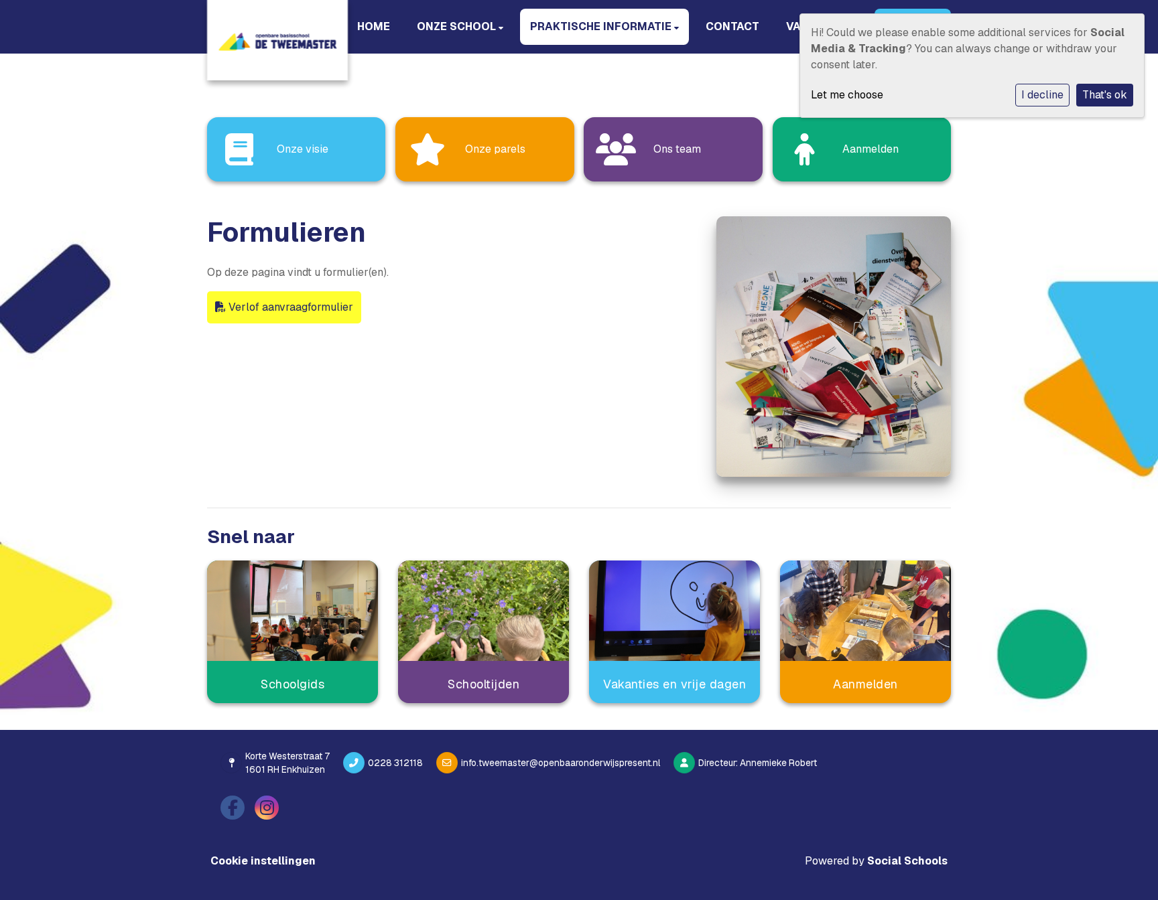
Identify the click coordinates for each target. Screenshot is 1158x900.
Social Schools (907, 861)
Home (373, 26)
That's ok (1104, 95)
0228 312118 (395, 763)
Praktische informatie (602, 26)
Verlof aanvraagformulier (289, 307)
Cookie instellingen (263, 861)
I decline (1042, 95)
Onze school (458, 26)
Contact (732, 26)
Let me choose (847, 95)
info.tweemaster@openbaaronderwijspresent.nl (560, 763)
